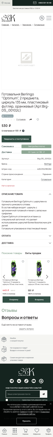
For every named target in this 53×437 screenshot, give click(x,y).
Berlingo (47, 163)
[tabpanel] (26, 326)
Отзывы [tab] (9, 310)
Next (47, 281)
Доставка (8, 242)
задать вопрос (26, 328)
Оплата (6, 235)
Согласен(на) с (28, 400)
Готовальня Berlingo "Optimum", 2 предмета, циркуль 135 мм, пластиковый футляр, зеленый (39, 282)
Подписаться (43, 394)
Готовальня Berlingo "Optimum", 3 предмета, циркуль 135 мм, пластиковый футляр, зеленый (14, 282)
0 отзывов (21, 119)
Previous (5, 281)
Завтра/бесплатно (36, 146)
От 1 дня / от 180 (31, 152)
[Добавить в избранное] (22, 261)
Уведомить (16, 139)
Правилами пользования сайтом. (34, 412)
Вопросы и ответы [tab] (20, 317)
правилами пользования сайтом (34, 400)
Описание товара (12, 194)
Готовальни (46, 179)
